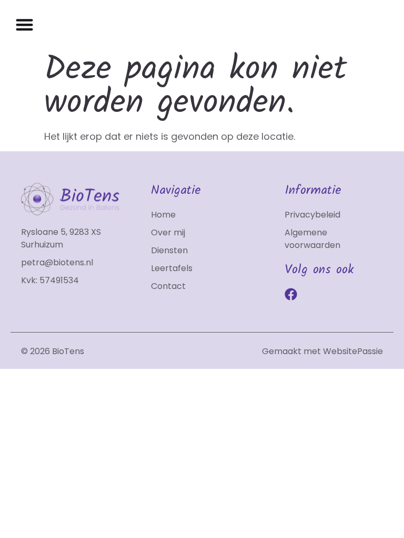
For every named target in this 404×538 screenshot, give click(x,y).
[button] (24, 24)
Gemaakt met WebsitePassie (322, 351)
